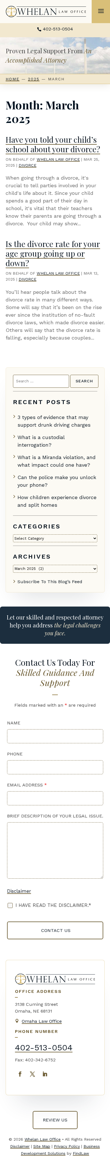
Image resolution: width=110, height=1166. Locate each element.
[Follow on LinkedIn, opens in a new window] (45, 1074)
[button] (100, 10)
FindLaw (81, 1153)
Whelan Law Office (58, 159)
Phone (15, 754)
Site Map (41, 1146)
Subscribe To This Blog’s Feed (49, 581)
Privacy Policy (67, 1146)
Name (13, 723)
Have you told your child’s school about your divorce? (53, 144)
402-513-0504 (58, 29)
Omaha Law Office (42, 1021)
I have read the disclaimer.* (53, 905)
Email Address (27, 785)
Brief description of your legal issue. (55, 816)
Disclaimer (19, 891)
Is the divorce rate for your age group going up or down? (53, 253)
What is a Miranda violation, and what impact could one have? (56, 461)
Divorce (27, 165)
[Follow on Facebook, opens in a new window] (20, 1074)
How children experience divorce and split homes (56, 501)
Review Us (55, 1120)
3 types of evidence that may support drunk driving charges (54, 421)
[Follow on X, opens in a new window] (32, 1074)
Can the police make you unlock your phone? (56, 481)
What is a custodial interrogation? (41, 441)
